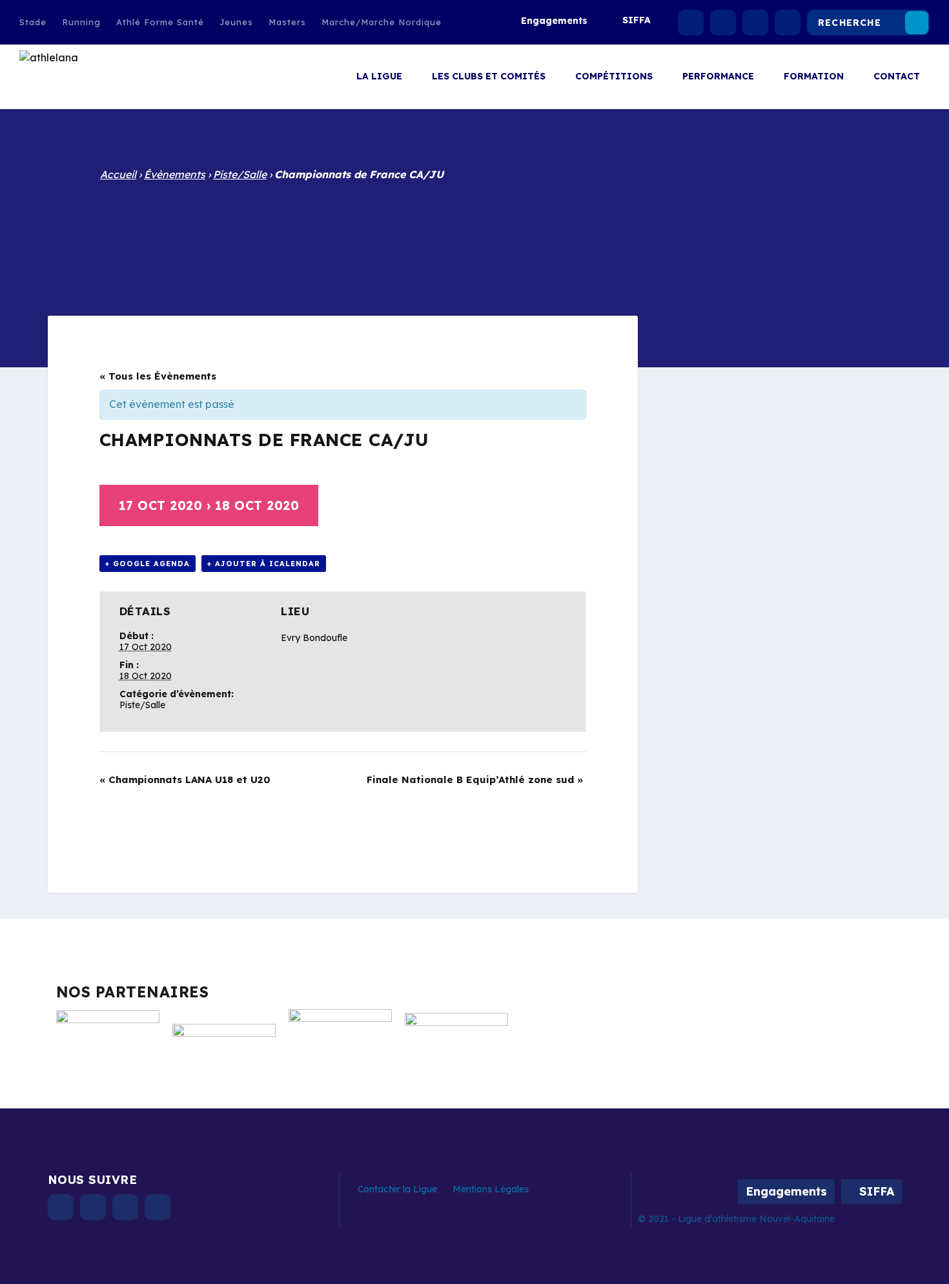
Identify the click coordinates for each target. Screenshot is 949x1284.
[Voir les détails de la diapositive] (107, 1039)
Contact (896, 76)
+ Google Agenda (147, 563)
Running (81, 22)
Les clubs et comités (489, 76)
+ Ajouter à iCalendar (263, 563)
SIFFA (636, 20)
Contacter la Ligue (397, 1189)
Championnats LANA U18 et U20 (184, 779)
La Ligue (379, 76)
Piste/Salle (240, 174)
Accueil (118, 174)
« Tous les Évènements (157, 376)
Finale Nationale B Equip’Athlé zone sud (475, 779)
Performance (718, 76)
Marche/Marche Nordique (381, 22)
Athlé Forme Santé (160, 22)
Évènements (174, 174)
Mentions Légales (491, 1189)
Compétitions (614, 76)
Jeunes (236, 22)
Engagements (554, 20)
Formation (814, 76)
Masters (287, 22)
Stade (32, 22)
